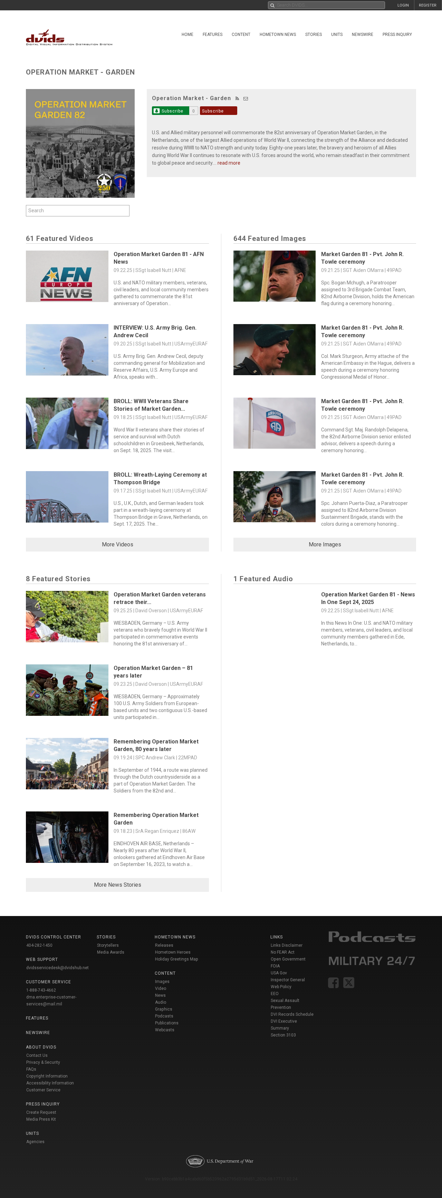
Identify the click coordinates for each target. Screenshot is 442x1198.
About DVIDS (41, 1047)
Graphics (163, 1009)
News (160, 995)
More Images (325, 544)
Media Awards (110, 952)
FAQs (31, 1069)
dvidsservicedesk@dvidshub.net (57, 967)
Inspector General (288, 979)
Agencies (35, 1141)
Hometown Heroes (173, 952)
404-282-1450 (39, 945)
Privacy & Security (43, 1062)
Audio (160, 1002)
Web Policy (281, 986)
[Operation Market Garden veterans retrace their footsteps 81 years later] (67, 618)
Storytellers (108, 945)
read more (229, 163)
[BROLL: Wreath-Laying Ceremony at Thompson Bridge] (67, 498)
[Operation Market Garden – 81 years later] (67, 691)
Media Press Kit (41, 1119)
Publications (167, 1023)
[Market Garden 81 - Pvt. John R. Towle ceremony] (274, 278)
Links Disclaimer (286, 945)
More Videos (117, 544)
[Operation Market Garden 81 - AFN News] (67, 278)
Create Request (41, 1112)
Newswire (362, 34)
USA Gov (279, 973)
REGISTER (427, 5)
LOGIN (403, 5)
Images (162, 981)
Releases (164, 945)
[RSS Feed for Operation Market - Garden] (237, 98)
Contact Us (37, 1055)
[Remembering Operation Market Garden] (67, 838)
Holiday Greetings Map (176, 959)
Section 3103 (283, 1035)
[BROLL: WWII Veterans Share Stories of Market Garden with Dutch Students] (67, 425)
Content (241, 34)
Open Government (288, 959)
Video (160, 988)
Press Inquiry (397, 34)
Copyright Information (47, 1076)
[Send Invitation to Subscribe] (245, 98)
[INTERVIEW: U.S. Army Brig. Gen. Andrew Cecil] (67, 351)
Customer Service (43, 1090)
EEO (275, 993)
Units (337, 34)
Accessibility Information (50, 1083)
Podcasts (164, 1016)
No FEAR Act (283, 952)
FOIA (275, 966)
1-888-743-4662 (41, 990)
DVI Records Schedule (292, 1014)
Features (212, 34)
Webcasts (164, 1029)
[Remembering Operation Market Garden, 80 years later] (67, 765)
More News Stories (117, 885)
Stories (313, 34)
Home (187, 34)
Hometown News (278, 34)
